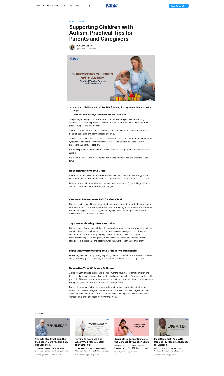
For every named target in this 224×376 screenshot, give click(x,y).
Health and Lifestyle (51, 6)
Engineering (74, 6)
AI (64, 6)
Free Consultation (179, 6)
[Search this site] (89, 6)
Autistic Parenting (77, 21)
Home (37, 6)
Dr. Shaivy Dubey (84, 46)
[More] (83, 6)
